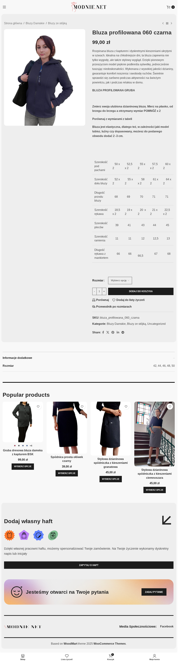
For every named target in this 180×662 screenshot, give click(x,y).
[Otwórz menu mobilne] (4, 7)
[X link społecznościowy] (107, 332)
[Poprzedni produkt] (163, 23)
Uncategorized (156, 323)
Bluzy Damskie (35, 23)
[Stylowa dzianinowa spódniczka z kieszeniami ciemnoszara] (154, 434)
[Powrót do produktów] (167, 23)
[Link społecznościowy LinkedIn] (117, 332)
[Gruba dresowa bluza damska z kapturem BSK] (23, 422)
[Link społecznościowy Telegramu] (122, 332)
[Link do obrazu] (22, 626)
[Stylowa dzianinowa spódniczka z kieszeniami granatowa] (111, 429)
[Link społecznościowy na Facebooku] (103, 332)
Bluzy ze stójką (57, 23)
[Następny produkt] (171, 23)
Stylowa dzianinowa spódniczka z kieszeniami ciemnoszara (155, 473)
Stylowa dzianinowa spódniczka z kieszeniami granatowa (111, 462)
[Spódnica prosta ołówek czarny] (67, 428)
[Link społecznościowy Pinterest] (112, 332)
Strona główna (13, 23)
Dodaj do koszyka (141, 291)
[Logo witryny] (88, 6)
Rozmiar (97, 280)
